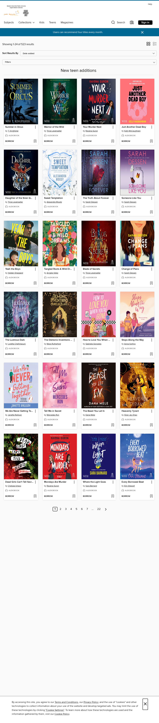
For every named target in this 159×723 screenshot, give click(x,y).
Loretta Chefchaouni (17, 344)
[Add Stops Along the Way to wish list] (151, 354)
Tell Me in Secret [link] (52, 411)
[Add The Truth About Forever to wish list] (113, 212)
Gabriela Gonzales (93, 344)
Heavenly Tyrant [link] (130, 411)
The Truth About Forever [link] (96, 198)
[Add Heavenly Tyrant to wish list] (151, 425)
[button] (117, 23)
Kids (41, 22)
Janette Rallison (15, 415)
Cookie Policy (62, 714)
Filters (8, 62)
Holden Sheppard (15, 273)
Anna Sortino (130, 344)
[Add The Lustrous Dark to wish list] (35, 354)
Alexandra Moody (54, 202)
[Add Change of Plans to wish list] (151, 283)
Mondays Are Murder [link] (55, 482)
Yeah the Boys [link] (12, 269)
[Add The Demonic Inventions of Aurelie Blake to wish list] (74, 354)
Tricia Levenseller (54, 131)
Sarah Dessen (92, 202)
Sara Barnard (91, 486)
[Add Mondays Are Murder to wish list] (74, 496)
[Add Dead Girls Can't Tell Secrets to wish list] (35, 496)
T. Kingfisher (13, 131)
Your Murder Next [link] (92, 127)
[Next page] (106, 509)
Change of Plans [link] (130, 269)
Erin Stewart (129, 486)
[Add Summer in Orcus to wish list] (35, 141)
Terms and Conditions (66, 702)
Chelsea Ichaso (14, 486)
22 (99, 509)
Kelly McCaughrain (132, 131)
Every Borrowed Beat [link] (133, 482)
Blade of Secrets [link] (91, 269)
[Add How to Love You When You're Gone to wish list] (113, 354)
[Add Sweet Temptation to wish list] (74, 212)
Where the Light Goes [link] (94, 482)
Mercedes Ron (53, 415)
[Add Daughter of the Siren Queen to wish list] (35, 212)
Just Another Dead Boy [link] (134, 127)
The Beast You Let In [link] (94, 411)
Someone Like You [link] (131, 198)
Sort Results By (10, 53)
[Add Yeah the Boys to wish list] (35, 283)
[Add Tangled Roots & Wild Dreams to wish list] (74, 283)
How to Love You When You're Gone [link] (97, 340)
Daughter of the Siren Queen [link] (19, 198)
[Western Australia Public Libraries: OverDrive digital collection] (16, 10)
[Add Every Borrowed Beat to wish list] (151, 496)
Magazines (67, 22)
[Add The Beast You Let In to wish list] (113, 425)
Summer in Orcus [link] (14, 127)
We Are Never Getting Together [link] (19, 411)
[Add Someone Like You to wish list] (151, 212)
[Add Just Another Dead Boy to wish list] (151, 141)
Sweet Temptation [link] (53, 198)
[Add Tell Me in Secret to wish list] (74, 425)
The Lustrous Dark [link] (15, 340)
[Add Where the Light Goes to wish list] (113, 496)
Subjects (9, 22)
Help (150, 4)
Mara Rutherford (54, 344)
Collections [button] (25, 22)
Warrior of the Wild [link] (54, 127)
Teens (52, 22)
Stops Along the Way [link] (133, 340)
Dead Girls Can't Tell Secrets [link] (19, 482)
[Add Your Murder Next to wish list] (113, 141)
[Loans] (132, 23)
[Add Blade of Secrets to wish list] (113, 283)
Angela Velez (52, 273)
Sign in (145, 22)
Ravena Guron (92, 131)
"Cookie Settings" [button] (54, 710)
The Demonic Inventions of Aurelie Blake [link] (58, 340)
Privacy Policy (91, 702)
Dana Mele (90, 415)
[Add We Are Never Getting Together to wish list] (35, 425)
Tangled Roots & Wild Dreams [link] (58, 269)
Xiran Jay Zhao (130, 415)
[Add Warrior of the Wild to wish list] (74, 141)
